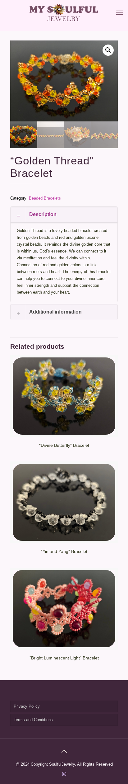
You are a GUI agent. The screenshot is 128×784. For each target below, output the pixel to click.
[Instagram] (64, 774)
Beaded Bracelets (45, 198)
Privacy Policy (27, 706)
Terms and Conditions (33, 719)
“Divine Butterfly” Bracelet (64, 445)
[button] (108, 50)
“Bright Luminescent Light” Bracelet (64, 657)
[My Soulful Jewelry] (64, 12)
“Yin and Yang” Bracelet (64, 551)
